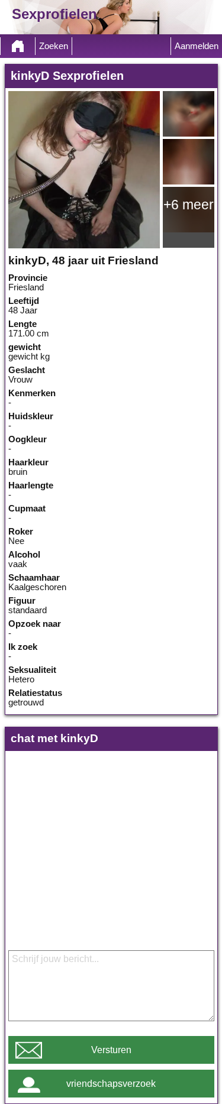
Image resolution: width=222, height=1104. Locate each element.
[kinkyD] (84, 169)
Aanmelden (196, 46)
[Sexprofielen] (18, 46)
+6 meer (188, 204)
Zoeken (53, 46)
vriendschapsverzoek (111, 1084)
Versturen (111, 1050)
